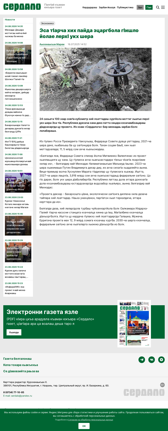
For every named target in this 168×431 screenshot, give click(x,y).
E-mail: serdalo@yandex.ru (17, 395)
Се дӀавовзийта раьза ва (21, 371)
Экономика (47, 23)
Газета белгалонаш (17, 358)
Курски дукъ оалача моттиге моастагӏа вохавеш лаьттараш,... (16, 273)
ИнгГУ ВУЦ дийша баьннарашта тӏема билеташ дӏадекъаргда (17, 144)
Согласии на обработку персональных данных (90, 419)
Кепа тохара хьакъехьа (20, 365)
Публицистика (125, 7)
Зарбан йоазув (107, 7)
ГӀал (149, 7)
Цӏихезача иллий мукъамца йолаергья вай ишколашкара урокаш (18, 161)
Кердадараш (90, 7)
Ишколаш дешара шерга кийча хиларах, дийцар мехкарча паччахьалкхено (18, 94)
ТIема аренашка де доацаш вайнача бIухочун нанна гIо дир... (18, 112)
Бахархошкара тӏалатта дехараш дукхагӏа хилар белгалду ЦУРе (17, 128)
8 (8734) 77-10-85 (13, 392)
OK (84, 426)
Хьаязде (14, 332)
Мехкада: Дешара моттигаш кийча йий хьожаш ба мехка (16, 33)
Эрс (140, 7)
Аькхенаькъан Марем (52, 44)
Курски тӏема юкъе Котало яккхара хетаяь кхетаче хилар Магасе (17, 204)
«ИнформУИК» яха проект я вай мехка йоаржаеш (15, 290)
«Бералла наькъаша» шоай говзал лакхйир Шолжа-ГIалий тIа (16, 76)
